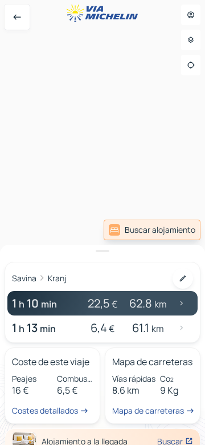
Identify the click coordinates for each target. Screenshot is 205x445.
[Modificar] (183, 278)
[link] (152, 230)
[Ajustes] (190, 40)
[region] (102, 222)
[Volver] (17, 17)
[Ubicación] (190, 65)
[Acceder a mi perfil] (190, 15)
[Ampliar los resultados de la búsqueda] (102, 251)
